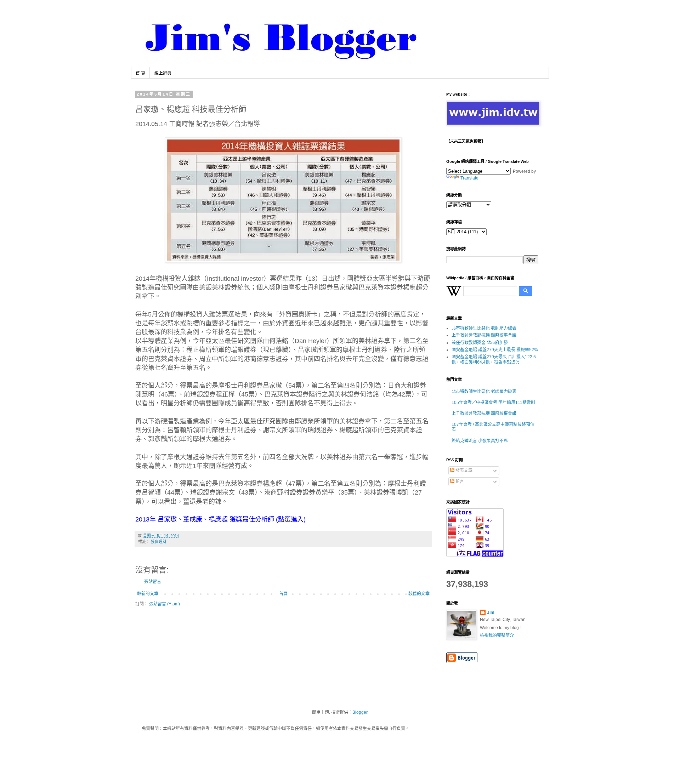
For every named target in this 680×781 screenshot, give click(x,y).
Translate (469, 178)
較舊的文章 (419, 593)
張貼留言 (152, 581)
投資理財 (158, 542)
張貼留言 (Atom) (164, 604)
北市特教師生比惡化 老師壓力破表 (484, 328)
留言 (459, 481)
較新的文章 (147, 593)
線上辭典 (162, 73)
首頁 (283, 593)
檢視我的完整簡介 (497, 635)
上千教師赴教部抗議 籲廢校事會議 (484, 335)
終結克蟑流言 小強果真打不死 (480, 440)
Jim (490, 612)
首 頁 (140, 73)
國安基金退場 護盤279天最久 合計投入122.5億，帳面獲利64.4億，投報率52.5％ (494, 359)
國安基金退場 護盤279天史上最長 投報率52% (495, 349)
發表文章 (463, 470)
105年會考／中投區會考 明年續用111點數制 (493, 402)
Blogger (359, 712)
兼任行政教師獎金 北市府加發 (480, 342)
